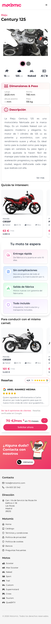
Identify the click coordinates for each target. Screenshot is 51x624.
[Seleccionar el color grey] (28, 63)
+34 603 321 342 (12, 487)
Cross (8, 594)
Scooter (9, 563)
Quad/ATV (11, 602)
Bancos (9, 546)
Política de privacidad (15, 537)
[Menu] (46, 4)
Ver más (40, 178)
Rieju (4, 15)
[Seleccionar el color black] (22, 63)
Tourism (10, 598)
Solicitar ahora (25, 427)
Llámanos (28, 462)
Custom (10, 585)
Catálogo (9, 528)
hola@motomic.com (15, 483)
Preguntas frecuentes (15, 550)
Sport (8, 576)
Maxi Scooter (12, 567)
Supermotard (12, 589)
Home (8, 524)
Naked (9, 572)
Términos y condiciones (16, 533)
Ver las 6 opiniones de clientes (16, 410)
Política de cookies (14, 541)
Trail (8, 580)
